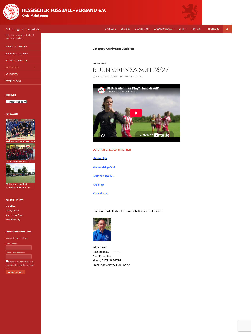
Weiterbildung (13, 81)
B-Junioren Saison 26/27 (131, 69)
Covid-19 (125, 29)
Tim (115, 76)
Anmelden (10, 206)
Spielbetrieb (12, 67)
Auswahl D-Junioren (17, 53)
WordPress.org (13, 219)
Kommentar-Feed (14, 215)
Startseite (110, 29)
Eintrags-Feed (12, 210)
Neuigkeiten (12, 74)
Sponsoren (214, 29)
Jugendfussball (163, 29)
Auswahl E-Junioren (16, 60)
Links (181, 29)
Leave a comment (133, 76)
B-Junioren (99, 63)
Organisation (142, 29)
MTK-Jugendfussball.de (23, 29)
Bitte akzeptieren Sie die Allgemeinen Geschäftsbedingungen (20, 265)
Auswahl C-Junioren (16, 46)
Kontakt (196, 29)
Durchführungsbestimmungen (112, 149)
